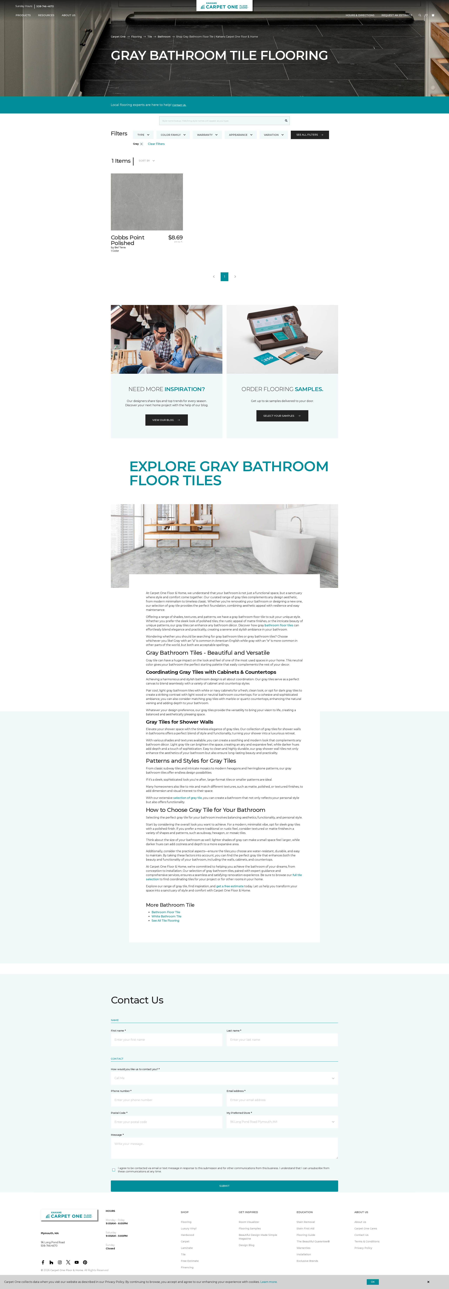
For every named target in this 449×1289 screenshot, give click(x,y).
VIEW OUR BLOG (163, 420)
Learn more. (268, 1282)
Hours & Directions (360, 15)
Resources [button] (46, 15)
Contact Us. (179, 105)
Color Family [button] (171, 134)
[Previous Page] (214, 276)
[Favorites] (426, 15)
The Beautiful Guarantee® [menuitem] (313, 1241)
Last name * (234, 1030)
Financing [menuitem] (187, 1267)
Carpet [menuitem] (185, 1241)
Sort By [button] (144, 160)
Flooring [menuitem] (186, 1222)
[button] (420, 15)
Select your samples (278, 415)
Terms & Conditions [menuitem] (367, 1241)
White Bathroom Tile (166, 916)
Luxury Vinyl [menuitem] (188, 1228)
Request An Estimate (396, 15)
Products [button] (23, 15)
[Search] (286, 120)
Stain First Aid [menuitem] (305, 1228)
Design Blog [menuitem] (246, 1245)
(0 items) (433, 15)
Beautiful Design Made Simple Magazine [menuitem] (258, 1236)
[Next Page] (235, 276)
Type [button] (140, 134)
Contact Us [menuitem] (361, 1235)
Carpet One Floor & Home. (67, 1270)
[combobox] (221, 120)
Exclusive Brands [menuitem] (307, 1261)
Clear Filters (156, 144)
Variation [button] (271, 134)
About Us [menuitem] (360, 1222)
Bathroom (164, 36)
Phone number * (121, 1091)
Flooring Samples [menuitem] (250, 1228)
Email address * (236, 1091)
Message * (117, 1135)
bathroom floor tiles (279, 625)
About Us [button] (68, 15)
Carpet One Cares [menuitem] (365, 1228)
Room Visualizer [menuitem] (249, 1222)
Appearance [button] (238, 134)
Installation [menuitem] (304, 1254)
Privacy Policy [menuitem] (363, 1248)
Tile (149, 36)
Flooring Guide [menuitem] (306, 1235)
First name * (118, 1030)
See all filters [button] (307, 134)
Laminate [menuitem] (187, 1248)
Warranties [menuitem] (303, 1248)
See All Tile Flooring (165, 920)
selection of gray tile (187, 798)
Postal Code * (119, 1113)
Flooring (136, 36)
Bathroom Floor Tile (166, 912)
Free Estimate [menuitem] (190, 1261)
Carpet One (118, 36)
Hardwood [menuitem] (187, 1235)
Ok (373, 1281)
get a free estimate (230, 886)
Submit (224, 1185)
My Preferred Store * (239, 1113)
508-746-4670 (45, 6)
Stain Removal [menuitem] (306, 1222)
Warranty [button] (205, 134)
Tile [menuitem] (183, 1254)
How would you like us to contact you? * (135, 1069)
